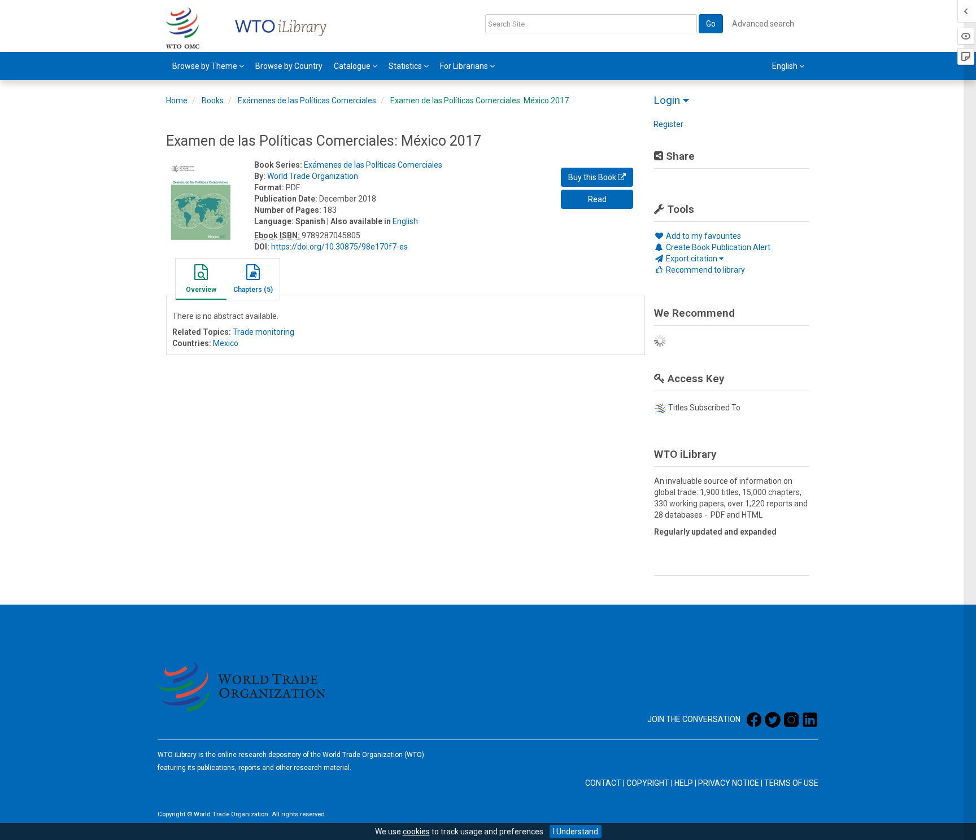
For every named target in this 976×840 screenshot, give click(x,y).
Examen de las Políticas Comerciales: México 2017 (479, 100)
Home (177, 100)
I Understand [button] (575, 831)
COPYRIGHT (647, 783)
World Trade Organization (312, 176)
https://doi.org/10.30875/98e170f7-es (339, 246)
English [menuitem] (785, 66)
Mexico (225, 343)
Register (668, 124)
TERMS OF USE (791, 783)
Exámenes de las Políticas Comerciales (307, 100)
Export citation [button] (691, 258)
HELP (683, 783)
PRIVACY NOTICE (728, 783)
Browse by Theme (205, 66)
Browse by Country (289, 66)
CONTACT (603, 783)
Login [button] (668, 100)
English (405, 221)
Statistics (406, 66)
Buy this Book (593, 177)
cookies (416, 831)
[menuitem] (208, 66)
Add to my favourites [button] (702, 235)
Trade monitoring (263, 331)
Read (597, 199)
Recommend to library (704, 269)
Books (213, 100)
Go (711, 23)
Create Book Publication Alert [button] (717, 247)
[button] (201, 280)
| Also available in (359, 221)
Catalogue (353, 66)
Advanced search (763, 23)
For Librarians (465, 66)
